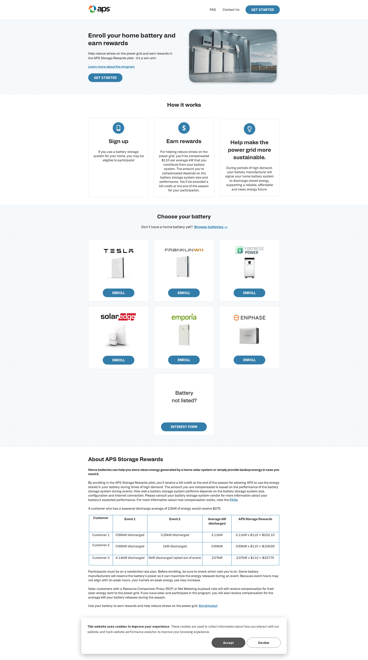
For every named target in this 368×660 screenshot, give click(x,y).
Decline (263, 643)
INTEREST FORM (184, 427)
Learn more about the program (111, 66)
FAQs (234, 500)
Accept (228, 643)
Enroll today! (208, 606)
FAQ (213, 9)
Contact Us (231, 9)
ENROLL (118, 293)
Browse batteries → (211, 227)
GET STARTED (262, 9)
